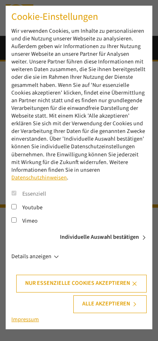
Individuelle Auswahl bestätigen (99, 237)
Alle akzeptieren (106, 304)
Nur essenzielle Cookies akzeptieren (77, 283)
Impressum (25, 320)
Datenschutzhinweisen (39, 178)
